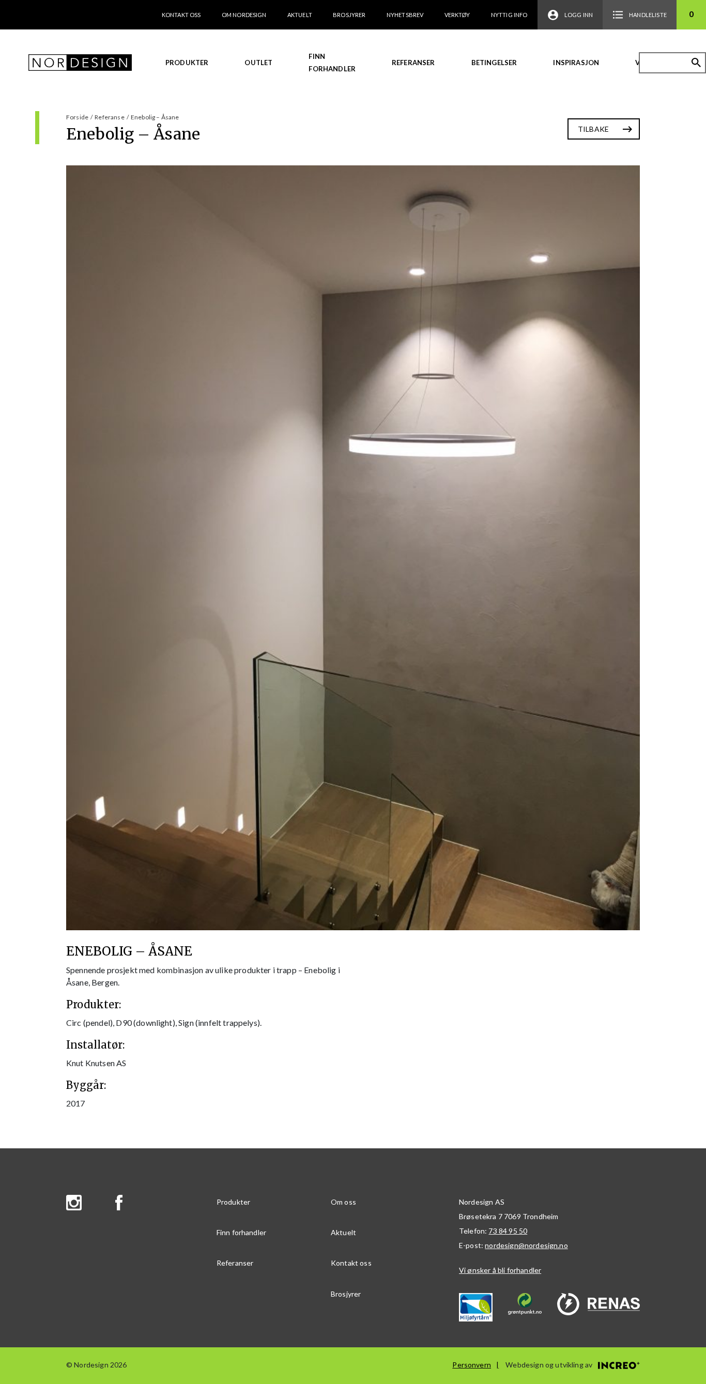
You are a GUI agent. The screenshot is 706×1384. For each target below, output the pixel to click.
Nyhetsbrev (405, 14)
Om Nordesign (244, 14)
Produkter (186, 62)
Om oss (343, 1201)
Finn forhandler (332, 62)
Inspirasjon (576, 62)
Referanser (413, 62)
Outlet (258, 62)
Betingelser (494, 62)
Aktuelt (299, 14)
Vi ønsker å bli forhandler (500, 1270)
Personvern (471, 1364)
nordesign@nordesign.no (526, 1245)
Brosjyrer (349, 14)
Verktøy (457, 14)
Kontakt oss (181, 14)
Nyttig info (509, 14)
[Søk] (696, 62)
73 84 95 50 (507, 1230)
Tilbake (593, 129)
